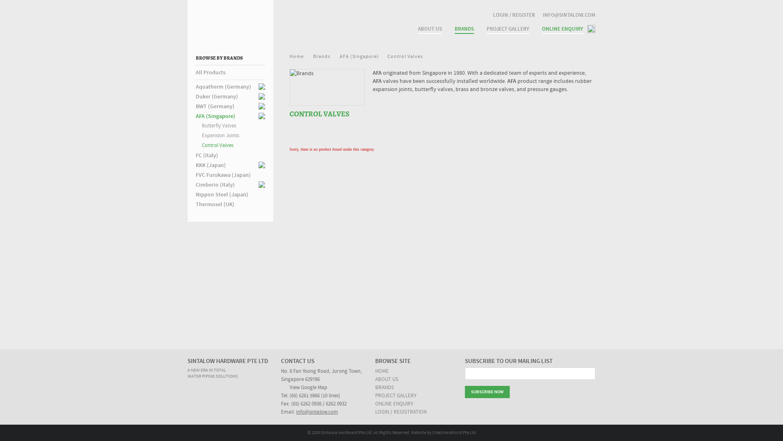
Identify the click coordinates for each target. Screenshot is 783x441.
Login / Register (514, 15)
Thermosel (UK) (215, 204)
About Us (430, 29)
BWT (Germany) (215, 106)
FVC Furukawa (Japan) (223, 175)
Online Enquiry (562, 29)
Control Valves (217, 145)
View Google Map (308, 387)
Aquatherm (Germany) (223, 87)
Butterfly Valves (219, 125)
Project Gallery (508, 29)
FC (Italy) (207, 155)
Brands (384, 387)
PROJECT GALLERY (395, 395)
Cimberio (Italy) (215, 185)
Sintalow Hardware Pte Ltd (290, 20)
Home (297, 56)
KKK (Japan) (211, 165)
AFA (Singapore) (215, 116)
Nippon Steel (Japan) (222, 194)
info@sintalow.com (569, 15)
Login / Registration (401, 412)
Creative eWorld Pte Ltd (454, 433)
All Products (211, 72)
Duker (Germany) (217, 96)
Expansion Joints (220, 135)
